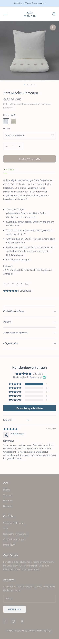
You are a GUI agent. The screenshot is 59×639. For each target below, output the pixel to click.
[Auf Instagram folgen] (13, 621)
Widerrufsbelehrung (13, 523)
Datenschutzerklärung (15, 533)
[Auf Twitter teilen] (17, 283)
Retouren (8, 500)
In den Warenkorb (29, 158)
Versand (7, 495)
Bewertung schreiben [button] (29, 408)
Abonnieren (14, 609)
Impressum (9, 544)
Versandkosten (21, 104)
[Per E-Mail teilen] (26, 283)
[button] (10, 290)
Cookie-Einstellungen (14, 539)
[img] (10, 429)
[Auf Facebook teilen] (13, 283)
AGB (5, 528)
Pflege (6, 489)
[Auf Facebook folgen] (5, 621)
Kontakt (7, 505)
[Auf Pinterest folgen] (22, 621)
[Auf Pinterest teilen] (22, 283)
